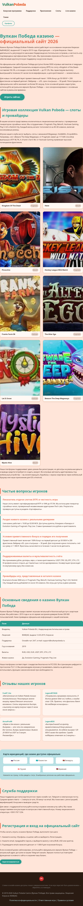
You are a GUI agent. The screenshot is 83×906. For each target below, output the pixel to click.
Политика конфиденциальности (23, 900)
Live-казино (70, 11)
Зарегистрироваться (10, 862)
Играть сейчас (12, 97)
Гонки (5, 17)
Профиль (8, 23)
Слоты (58, 11)
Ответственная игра (47, 900)
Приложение (45, 11)
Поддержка (31, 11)
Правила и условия (65, 900)
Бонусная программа (12, 11)
